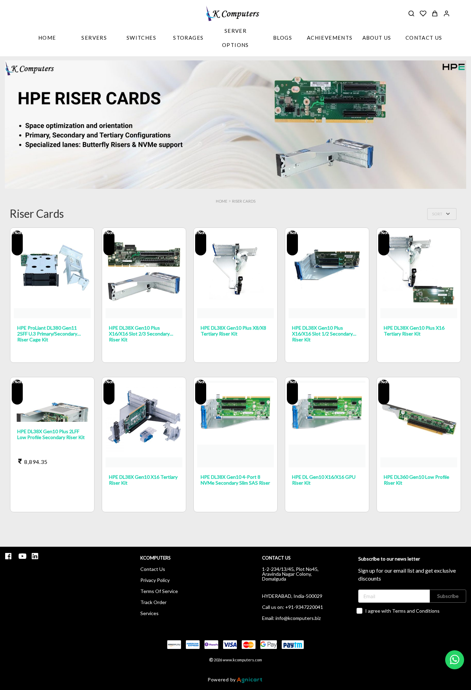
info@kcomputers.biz (298, 618)
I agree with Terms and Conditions (402, 611)
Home (221, 201)
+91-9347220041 (304, 607)
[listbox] (94, 38)
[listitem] (9, 556)
